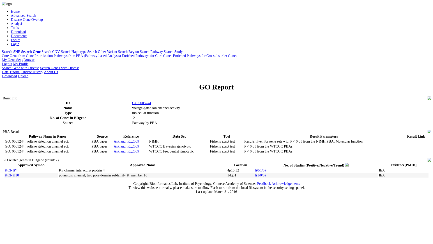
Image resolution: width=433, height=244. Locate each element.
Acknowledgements (286, 183)
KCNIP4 (11, 170)
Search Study (173, 52)
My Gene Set (11, 60)
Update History (32, 72)
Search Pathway (151, 52)
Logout (7, 64)
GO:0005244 (141, 103)
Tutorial (15, 72)
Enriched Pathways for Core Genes (147, 56)
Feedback (264, 183)
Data (5, 72)
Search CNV (50, 52)
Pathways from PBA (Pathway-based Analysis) (87, 56)
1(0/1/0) (260, 170)
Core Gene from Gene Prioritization (27, 56)
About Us (51, 72)
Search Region (128, 52)
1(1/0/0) (260, 175)
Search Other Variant (102, 52)
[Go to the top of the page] (429, 99)
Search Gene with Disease (20, 68)
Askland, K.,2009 (126, 141)
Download (9, 76)
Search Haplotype (73, 52)
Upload (23, 76)
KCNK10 (12, 175)
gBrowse (28, 60)
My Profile (20, 64)
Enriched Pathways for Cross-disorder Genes (205, 56)
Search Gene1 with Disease (59, 68)
